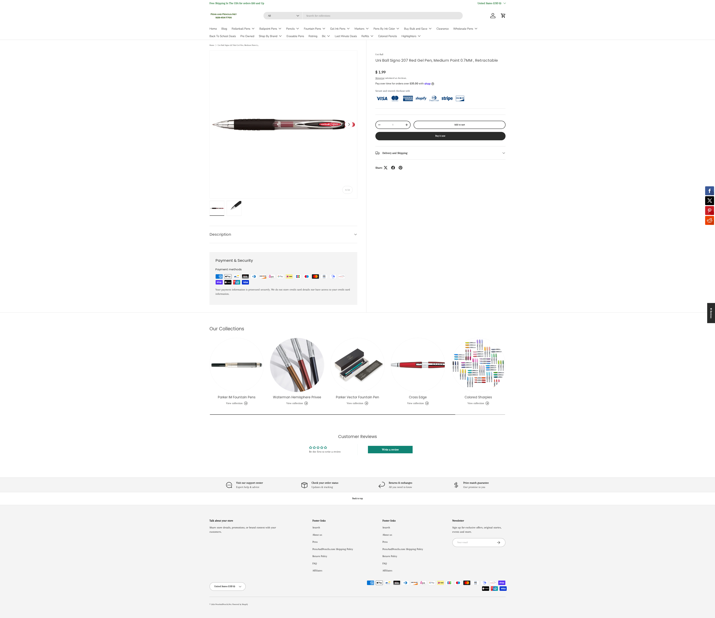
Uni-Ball (379, 54)
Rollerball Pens (241, 29)
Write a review (390, 449)
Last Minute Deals (346, 36)
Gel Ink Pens (337, 29)
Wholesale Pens (463, 29)
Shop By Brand (268, 36)
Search (316, 527)
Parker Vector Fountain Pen (357, 397)
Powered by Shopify (240, 604)
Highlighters (408, 36)
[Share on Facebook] (393, 167)
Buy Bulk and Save (415, 29)
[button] (503, 16)
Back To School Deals (222, 36)
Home (213, 29)
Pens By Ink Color (384, 29)
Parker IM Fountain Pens (236, 397)
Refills (365, 36)
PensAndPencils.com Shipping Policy (332, 549)
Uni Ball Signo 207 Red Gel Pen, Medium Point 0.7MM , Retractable (239, 45)
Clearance (442, 29)
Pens (315, 541)
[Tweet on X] (385, 167)
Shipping (379, 78)
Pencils (290, 29)
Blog (224, 29)
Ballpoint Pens (268, 29)
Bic (324, 36)
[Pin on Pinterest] (400, 167)
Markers (359, 29)
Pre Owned (247, 36)
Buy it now (440, 136)
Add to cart (459, 124)
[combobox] (363, 15)
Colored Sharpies (478, 397)
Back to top (357, 498)
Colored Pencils (387, 36)
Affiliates (317, 570)
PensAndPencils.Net (223, 604)
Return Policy (319, 556)
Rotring (313, 36)
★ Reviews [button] (711, 313)
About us (317, 534)
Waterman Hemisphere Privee (297, 397)
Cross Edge (418, 397)
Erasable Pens (295, 36)
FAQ (314, 563)
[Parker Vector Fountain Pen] (357, 365)
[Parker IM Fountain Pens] (237, 365)
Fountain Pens (312, 29)
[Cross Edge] (418, 365)
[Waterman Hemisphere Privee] (297, 365)
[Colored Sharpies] (478, 365)
